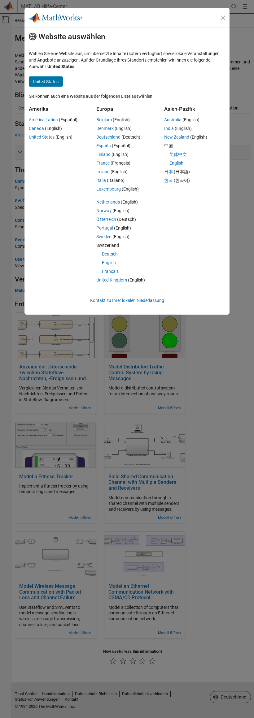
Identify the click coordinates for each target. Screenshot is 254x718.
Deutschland (108, 137)
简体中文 (178, 154)
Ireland (103, 171)
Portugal (104, 228)
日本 (168, 171)
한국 (168, 180)
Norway (104, 210)
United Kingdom (111, 279)
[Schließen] (223, 17)
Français (110, 271)
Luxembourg (108, 189)
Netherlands (108, 202)
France (103, 163)
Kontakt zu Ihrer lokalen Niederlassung (127, 300)
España (103, 145)
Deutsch (110, 254)
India (169, 128)
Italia (101, 180)
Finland (103, 154)
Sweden (104, 236)
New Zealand (176, 137)
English (109, 262)
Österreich (106, 219)
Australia (173, 119)
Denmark (105, 128)
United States (42, 137)
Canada (36, 128)
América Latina (43, 119)
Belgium (104, 119)
